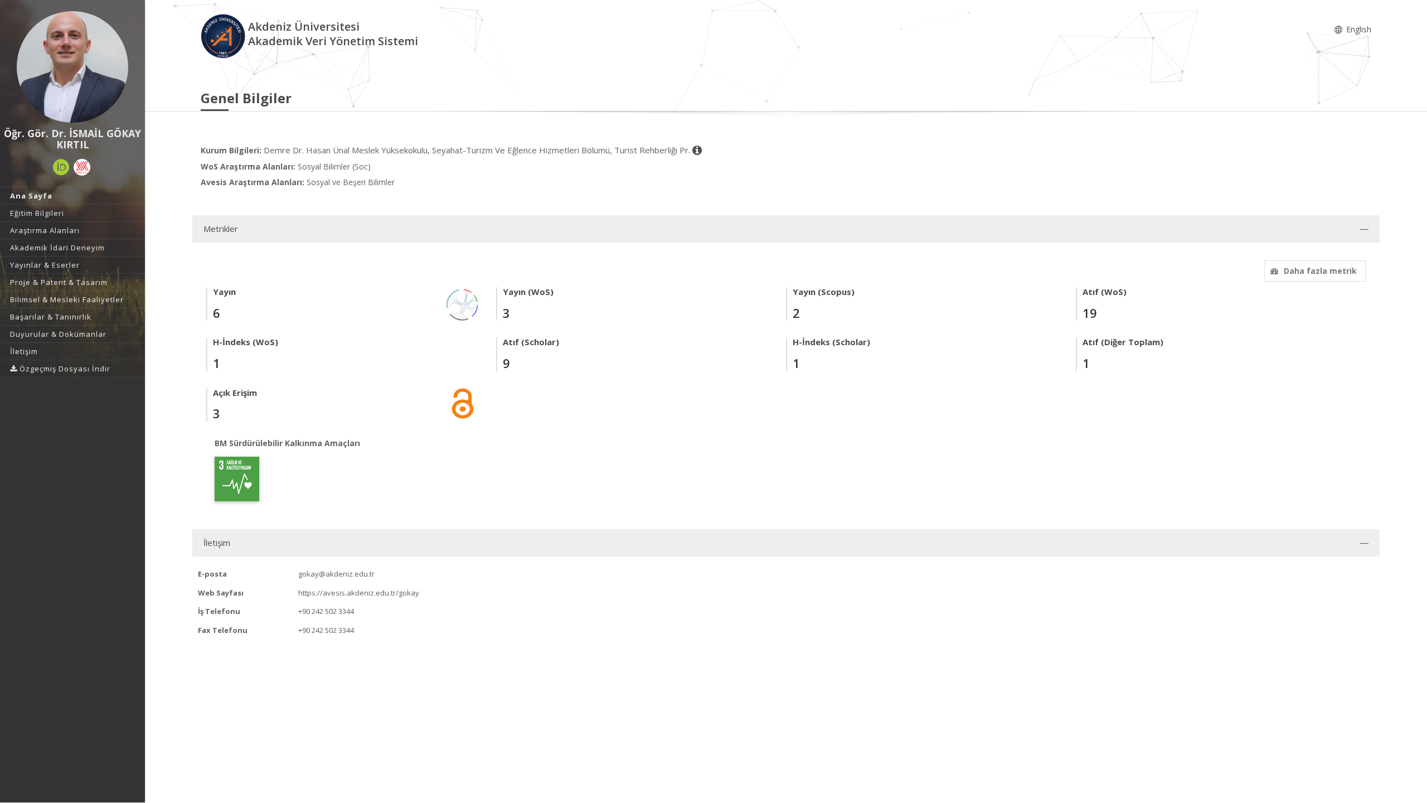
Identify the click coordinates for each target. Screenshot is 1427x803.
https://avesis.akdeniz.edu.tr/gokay (358, 593)
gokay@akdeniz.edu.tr (336, 574)
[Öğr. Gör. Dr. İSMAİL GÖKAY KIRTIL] (72, 67)
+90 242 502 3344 (326, 611)
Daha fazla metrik (1320, 270)
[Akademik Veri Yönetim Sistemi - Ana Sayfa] (224, 35)
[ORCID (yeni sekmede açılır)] (61, 167)
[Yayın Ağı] (462, 304)
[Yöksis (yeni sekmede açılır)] (82, 167)
